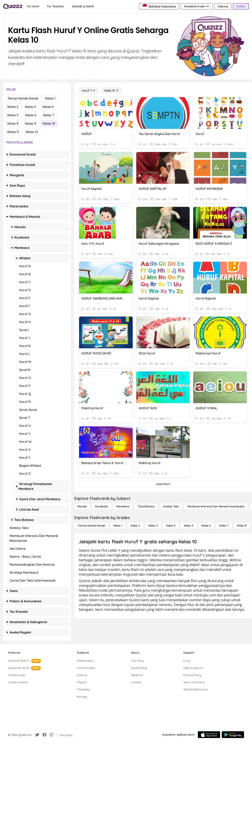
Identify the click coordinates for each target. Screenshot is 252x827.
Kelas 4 (48, 107)
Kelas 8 (12, 123)
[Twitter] (37, 735)
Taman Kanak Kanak (22, 98)
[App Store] (209, 734)
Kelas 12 (32, 132)
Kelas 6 (30, 115)
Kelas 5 (13, 115)
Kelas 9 (30, 123)
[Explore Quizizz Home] (12, 6)
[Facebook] (44, 735)
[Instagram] (51, 735)
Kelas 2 (12, 107)
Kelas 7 (48, 115)
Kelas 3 (30, 107)
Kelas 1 (50, 98)
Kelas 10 (49, 123)
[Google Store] (233, 734)
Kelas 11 (13, 132)
